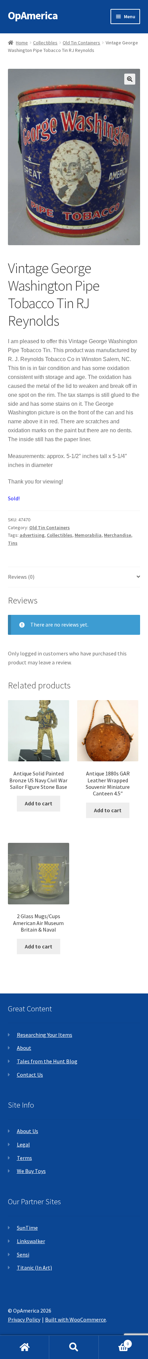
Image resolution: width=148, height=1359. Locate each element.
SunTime (27, 1227)
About (24, 1047)
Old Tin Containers (81, 43)
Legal (23, 1144)
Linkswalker (31, 1241)
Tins (13, 543)
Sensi (23, 1254)
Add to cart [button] (38, 803)
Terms (24, 1157)
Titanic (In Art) (34, 1267)
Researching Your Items (44, 1034)
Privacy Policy (24, 1319)
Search (73, 1347)
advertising (32, 535)
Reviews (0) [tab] (21, 576)
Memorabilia (88, 535)
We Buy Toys (31, 1170)
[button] (129, 79)
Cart (114, 1341)
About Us (27, 1131)
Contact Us (30, 1074)
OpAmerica (33, 15)
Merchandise (117, 535)
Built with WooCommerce (75, 1319)
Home (22, 43)
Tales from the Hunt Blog (47, 1061)
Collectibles (45, 43)
